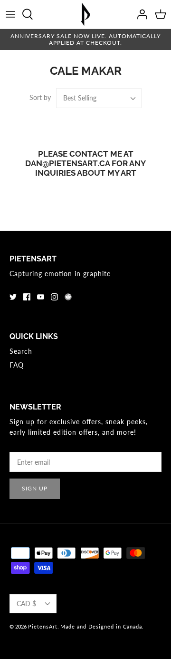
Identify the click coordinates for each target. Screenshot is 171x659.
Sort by (40, 97)
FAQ (17, 365)
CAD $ (26, 603)
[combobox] (99, 98)
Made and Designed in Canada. (102, 626)
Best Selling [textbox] (79, 98)
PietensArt (42, 626)
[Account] (139, 14)
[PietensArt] (85, 14)
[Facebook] (26, 296)
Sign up (35, 488)
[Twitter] (13, 296)
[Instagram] (54, 296)
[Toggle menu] (10, 14)
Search (21, 351)
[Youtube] (40, 296)
